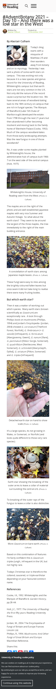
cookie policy (34, 666)
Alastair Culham (14, 32)
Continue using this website (17, 683)
